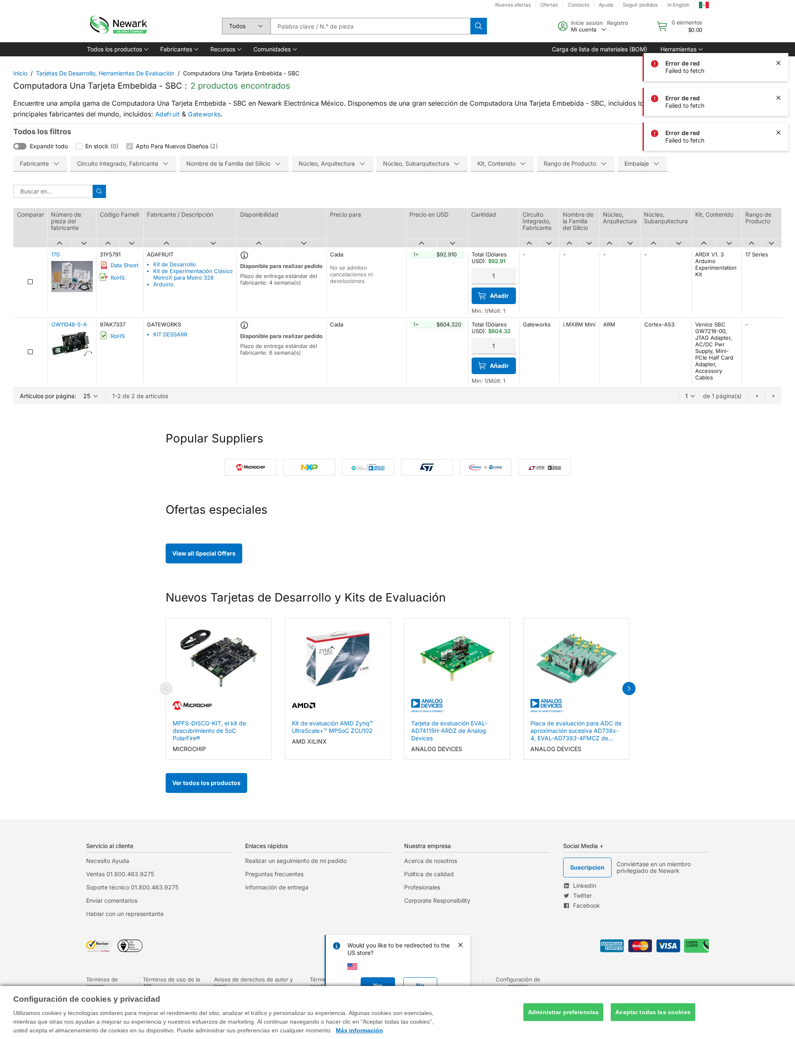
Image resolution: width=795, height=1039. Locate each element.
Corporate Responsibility (437, 900)
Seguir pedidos (640, 5)
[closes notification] (778, 28)
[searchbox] (370, 26)
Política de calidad (429, 873)
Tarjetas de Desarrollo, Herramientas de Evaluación (105, 73)
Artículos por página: (48, 395)
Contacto (578, 5)
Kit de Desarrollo (174, 264)
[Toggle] (19, 146)
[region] (397, 1012)
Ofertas (549, 5)
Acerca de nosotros (430, 860)
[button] (117, 49)
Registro (617, 22)
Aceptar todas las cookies (653, 1012)
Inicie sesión (587, 22)
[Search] (478, 26)
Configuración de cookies (518, 982)
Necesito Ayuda (107, 860)
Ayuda (606, 5)
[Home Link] (117, 26)
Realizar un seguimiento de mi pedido (296, 860)
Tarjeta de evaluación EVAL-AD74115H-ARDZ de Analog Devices (449, 731)
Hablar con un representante (125, 913)
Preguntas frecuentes (274, 873)
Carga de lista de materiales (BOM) (599, 49)
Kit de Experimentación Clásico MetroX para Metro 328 (193, 274)
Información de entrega (276, 887)
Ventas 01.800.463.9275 (120, 873)
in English (678, 5)
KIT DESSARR (170, 334)
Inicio (20, 73)
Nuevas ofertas (513, 5)
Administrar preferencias (563, 1012)
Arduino (163, 284)
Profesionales (422, 887)
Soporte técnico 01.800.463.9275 (132, 887)
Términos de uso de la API (171, 982)
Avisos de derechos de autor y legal (253, 982)
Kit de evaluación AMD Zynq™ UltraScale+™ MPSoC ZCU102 (332, 727)
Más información (359, 1030)
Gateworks (204, 114)
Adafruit (167, 114)
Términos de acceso (102, 982)
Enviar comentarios (111, 900)
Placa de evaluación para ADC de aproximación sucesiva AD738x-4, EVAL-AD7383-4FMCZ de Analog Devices (576, 731)
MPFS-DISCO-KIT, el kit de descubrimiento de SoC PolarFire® (209, 731)
